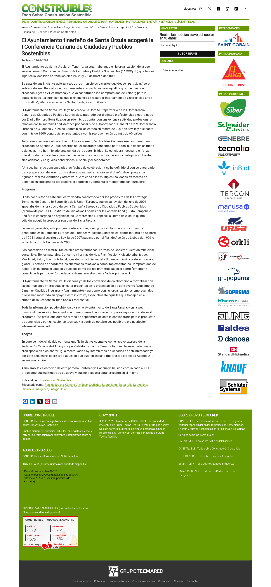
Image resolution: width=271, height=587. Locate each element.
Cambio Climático (76, 384)
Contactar (192, 581)
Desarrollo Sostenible (133, 384)
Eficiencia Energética (35, 389)
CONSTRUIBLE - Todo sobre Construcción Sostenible (209, 448)
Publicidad (100, 581)
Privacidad (164, 581)
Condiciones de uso (143, 581)
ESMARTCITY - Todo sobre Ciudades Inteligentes (206, 463)
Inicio (25, 27)
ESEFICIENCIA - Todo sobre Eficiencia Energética (206, 456)
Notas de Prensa (119, 581)
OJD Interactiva (69, 456)
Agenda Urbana (54, 384)
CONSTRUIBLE (57, 10)
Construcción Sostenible (46, 27)
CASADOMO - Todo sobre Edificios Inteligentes (205, 441)
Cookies (178, 581)
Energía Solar (58, 389)
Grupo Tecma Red (220, 421)
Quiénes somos (82, 581)
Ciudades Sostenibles (103, 384)
